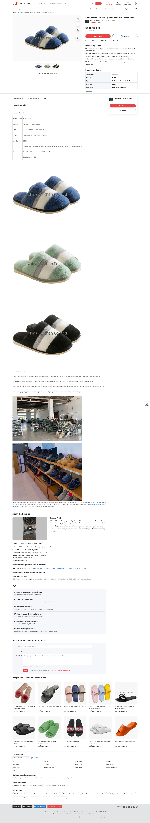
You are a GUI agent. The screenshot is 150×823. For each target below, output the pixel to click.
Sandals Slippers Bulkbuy (60, 798)
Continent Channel (95, 811)
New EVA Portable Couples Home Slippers (75, 706)
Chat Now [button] (126, 36)
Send (25, 670)
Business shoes (79, 761)
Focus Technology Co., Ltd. (63, 817)
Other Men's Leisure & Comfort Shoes (55, 785)
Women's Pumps (37, 785)
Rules (136, 9)
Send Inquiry (98, 36)
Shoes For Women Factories (70, 794)
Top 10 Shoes (35, 798)
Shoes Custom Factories (52, 794)
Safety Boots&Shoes (45, 568)
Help (106, 9)
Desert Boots (26, 568)
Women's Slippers (36, 12)
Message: (19, 655)
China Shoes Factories (20, 794)
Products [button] (40, 3)
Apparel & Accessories (24, 12)
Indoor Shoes (78, 764)
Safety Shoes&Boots (111, 767)
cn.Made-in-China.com (91, 813)
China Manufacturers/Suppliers (61, 811)
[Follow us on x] (126, 806)
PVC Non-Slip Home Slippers (71, 741)
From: (20, 646)
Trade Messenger (39, 806)
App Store (16, 806)
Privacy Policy (101, 817)
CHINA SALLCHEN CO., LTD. (97, 20)
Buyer (97, 9)
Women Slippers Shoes (88, 794)
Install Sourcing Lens (55, 806)
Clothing (84, 568)
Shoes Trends (46, 798)
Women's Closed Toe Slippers (21, 785)
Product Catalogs (37, 758)
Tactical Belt (15, 764)
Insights (111, 811)
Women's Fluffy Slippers (49, 12)
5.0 (117, 101)
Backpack (46, 764)
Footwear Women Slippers (21, 798)
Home (14, 12)
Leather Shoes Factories (36, 794)
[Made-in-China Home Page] (21, 3)
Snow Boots (72, 568)
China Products (48, 811)
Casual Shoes (64, 568)
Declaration (93, 817)
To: (21, 651)
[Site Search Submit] (98, 3)
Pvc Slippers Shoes (115, 794)
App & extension (116, 9)
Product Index (104, 811)
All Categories (18, 9)
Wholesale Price (85, 811)
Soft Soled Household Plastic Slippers (125, 741)
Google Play (27, 806)
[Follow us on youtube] (131, 806)
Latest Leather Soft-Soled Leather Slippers (49, 706)
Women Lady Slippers (129, 794)
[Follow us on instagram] (129, 806)
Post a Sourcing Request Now (61, 670)
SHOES (46, 761)
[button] (93, 3)
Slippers (79, 568)
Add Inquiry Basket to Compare (47, 73)
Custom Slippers (101, 794)
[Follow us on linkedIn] (137, 806)
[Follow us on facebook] (124, 806)
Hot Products (40, 811)
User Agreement (84, 817)
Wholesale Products (75, 811)
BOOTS (14, 761)
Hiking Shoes (56, 568)
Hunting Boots (35, 568)
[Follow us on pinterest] (134, 806)
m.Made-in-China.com (79, 813)
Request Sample (113, 40)
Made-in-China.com (67, 813)
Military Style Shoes (49, 767)
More (14, 801)
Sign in (136, 4)
